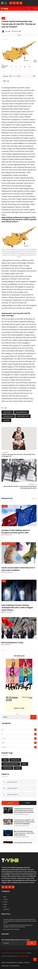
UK (3, 18)
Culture (5, 543)
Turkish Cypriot (7, 412)
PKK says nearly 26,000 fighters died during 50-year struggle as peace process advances (18, 926)
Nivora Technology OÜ (23, 956)
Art (14, 543)
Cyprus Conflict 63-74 (23, 416)
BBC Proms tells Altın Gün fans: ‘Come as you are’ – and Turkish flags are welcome (24, 833)
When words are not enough (11, 929)
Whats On (10, 803)
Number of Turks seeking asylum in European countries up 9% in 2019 (16, 531)
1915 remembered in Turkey (12, 642)
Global (4, 506)
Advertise (20, 962)
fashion (24, 764)
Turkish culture (15, 760)
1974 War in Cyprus (8, 416)
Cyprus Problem (7, 768)
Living (4, 907)
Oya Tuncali (6, 420)
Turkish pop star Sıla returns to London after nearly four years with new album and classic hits (24, 810)
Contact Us (27, 962)
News (4, 618)
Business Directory (12, 962)
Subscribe (6, 909)
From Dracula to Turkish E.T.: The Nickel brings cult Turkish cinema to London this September (24, 821)
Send (31, 943)
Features (4, 747)
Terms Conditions (14, 966)
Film (4, 581)
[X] (14, 3)
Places (5, 904)
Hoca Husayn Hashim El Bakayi (10, 764)
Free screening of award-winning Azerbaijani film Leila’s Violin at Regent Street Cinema (17, 607)
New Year (18, 768)
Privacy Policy (5, 966)
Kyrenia (5, 760)
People (5, 902)
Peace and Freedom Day (21, 412)
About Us (4, 962)
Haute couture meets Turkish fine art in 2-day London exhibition (19, 569)
